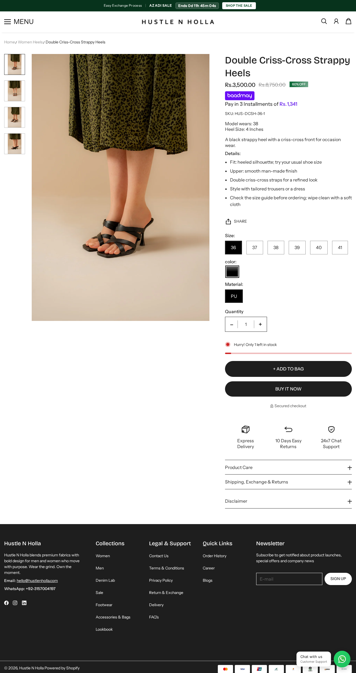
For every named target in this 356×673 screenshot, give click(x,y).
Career (209, 568)
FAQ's (154, 617)
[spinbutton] (246, 324)
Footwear (104, 604)
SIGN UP (338, 578)
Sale (99, 592)
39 (297, 247)
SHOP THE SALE (239, 6)
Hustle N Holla (31, 667)
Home (9, 42)
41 (340, 247)
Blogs (207, 580)
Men (100, 568)
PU (234, 296)
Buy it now (288, 389)
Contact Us (159, 555)
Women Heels (30, 42)
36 (233, 247)
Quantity (234, 311)
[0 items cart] (348, 21)
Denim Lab (105, 580)
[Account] (336, 21)
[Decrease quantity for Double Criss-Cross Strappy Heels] (231, 324)
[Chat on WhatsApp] (342, 659)
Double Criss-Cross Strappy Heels (75, 42)
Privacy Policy (161, 580)
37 (254, 247)
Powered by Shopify (62, 667)
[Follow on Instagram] (15, 603)
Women (103, 555)
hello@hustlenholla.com (37, 580)
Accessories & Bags (113, 617)
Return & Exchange (166, 592)
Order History (214, 555)
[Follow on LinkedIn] (24, 603)
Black (232, 272)
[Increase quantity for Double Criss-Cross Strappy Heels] (260, 324)
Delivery (156, 604)
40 (319, 247)
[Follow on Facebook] (6, 603)
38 (275, 247)
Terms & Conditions (166, 568)
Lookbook (104, 629)
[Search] (324, 21)
